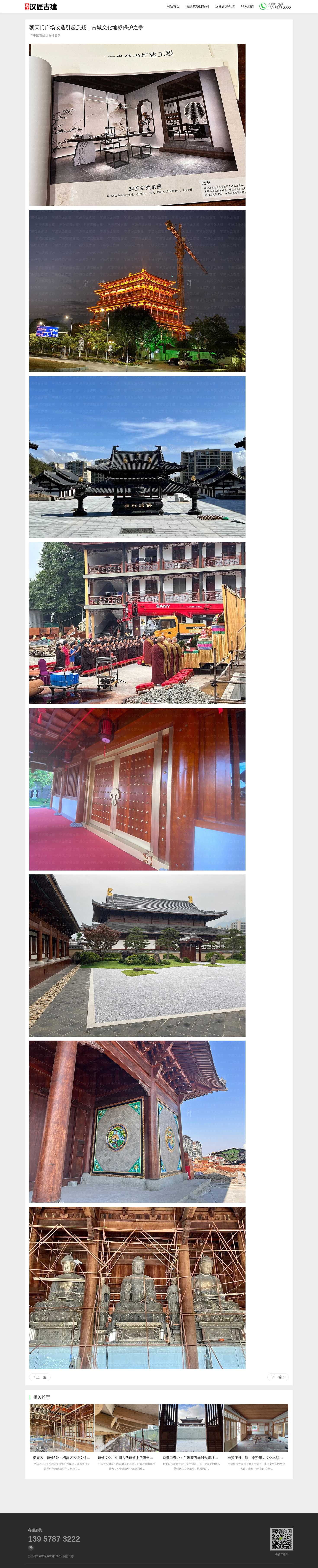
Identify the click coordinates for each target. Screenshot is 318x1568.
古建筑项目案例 (197, 6)
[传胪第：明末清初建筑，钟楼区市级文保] (191, 1428)
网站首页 (173, 6)
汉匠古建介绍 (225, 6)
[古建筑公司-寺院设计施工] (41, 6)
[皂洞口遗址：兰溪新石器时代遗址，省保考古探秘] (62, 1428)
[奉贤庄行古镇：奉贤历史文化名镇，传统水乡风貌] (127, 1428)
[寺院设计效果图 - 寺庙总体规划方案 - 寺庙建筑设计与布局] (256, 1428)
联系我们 (247, 6)
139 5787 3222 (54, 1539)
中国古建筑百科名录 (46, 35)
